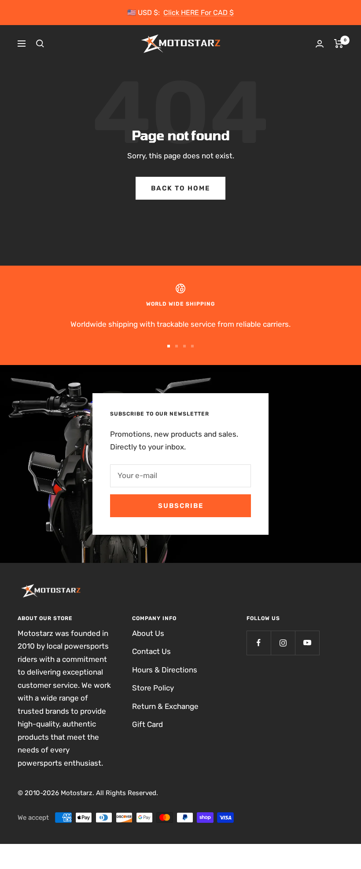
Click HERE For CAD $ (198, 12)
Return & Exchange (165, 706)
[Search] (40, 43)
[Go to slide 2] (176, 346)
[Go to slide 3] (184, 346)
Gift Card (147, 724)
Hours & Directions (164, 669)
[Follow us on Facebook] (259, 643)
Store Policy (153, 687)
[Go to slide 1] (168, 346)
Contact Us (151, 651)
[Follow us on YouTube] (307, 643)
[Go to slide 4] (192, 346)
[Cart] (338, 43)
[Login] (320, 43)
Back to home (180, 188)
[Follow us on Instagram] (283, 643)
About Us (148, 633)
